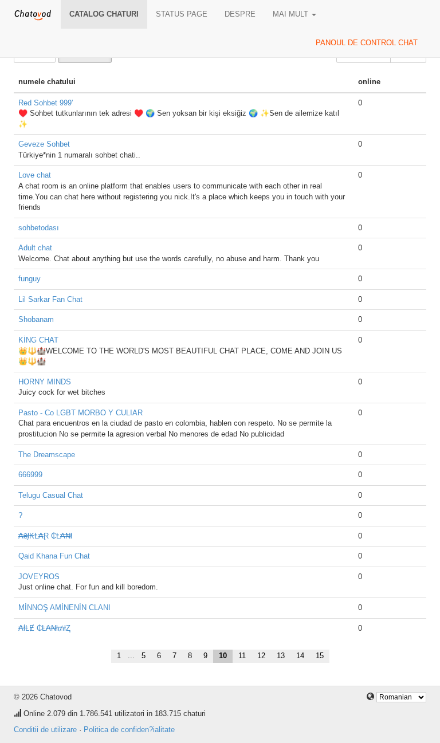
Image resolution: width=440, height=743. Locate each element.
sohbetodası (38, 227)
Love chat (34, 175)
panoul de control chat (367, 42)
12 (261, 655)
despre (240, 14)
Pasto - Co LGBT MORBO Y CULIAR (80, 412)
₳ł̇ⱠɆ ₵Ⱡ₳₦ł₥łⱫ (44, 628)
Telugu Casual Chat (50, 495)
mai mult (292, 14)
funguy (29, 278)
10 (223, 655)
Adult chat (35, 247)
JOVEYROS (39, 576)
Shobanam (36, 319)
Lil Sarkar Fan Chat (50, 299)
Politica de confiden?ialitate (129, 729)
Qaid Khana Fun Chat (54, 556)
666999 (30, 474)
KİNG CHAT (38, 340)
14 (300, 655)
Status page (181, 14)
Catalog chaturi (104, 14)
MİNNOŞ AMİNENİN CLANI (64, 607)
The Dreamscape (46, 454)
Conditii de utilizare (45, 729)
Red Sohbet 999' (45, 103)
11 (242, 655)
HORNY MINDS (44, 382)
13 (281, 655)
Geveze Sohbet (44, 144)
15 (320, 655)
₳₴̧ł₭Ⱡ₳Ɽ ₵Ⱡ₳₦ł (45, 536)
